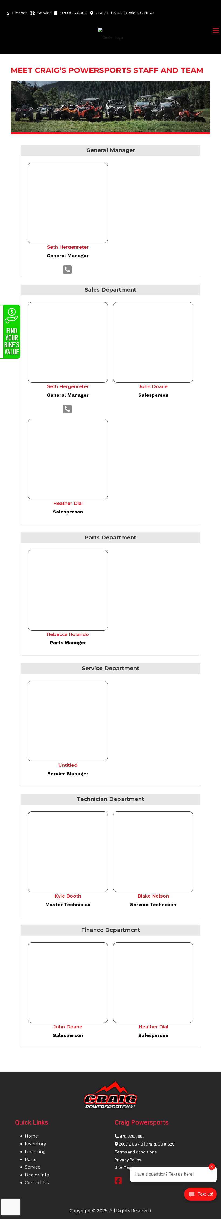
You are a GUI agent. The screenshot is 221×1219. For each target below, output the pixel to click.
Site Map (123, 1167)
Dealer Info (37, 1174)
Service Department (110, 668)
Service (32, 1167)
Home (31, 1136)
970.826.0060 (132, 1136)
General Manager (110, 150)
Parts (30, 1159)
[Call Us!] (67, 269)
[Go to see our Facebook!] (118, 1181)
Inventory (35, 1143)
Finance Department (110, 930)
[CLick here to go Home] (110, 1095)
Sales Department (110, 289)
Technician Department (110, 799)
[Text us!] (200, 1195)
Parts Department (110, 537)
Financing (35, 1151)
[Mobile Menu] (216, 30)
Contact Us (37, 1182)
